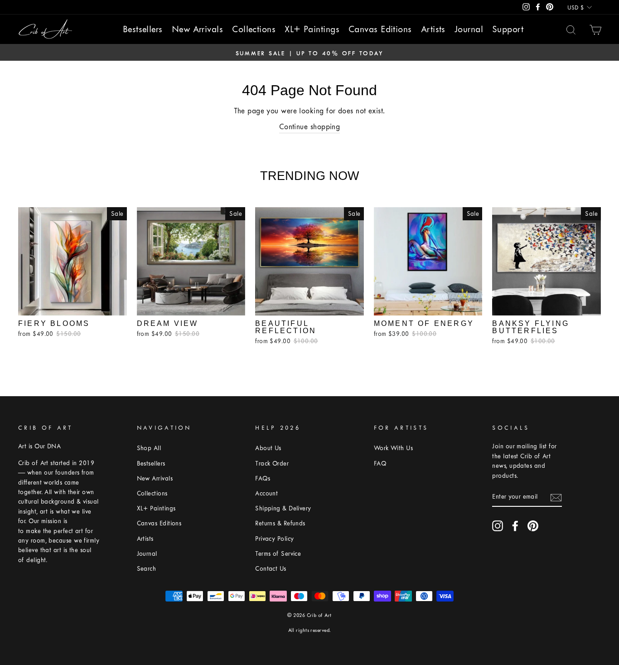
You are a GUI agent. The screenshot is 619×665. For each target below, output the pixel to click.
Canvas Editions (380, 29)
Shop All (149, 448)
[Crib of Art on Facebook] (515, 525)
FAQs (262, 478)
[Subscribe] (556, 497)
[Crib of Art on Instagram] (497, 525)
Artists (433, 29)
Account (266, 493)
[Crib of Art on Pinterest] (532, 525)
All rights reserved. (309, 630)
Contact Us (270, 569)
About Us (268, 448)
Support (507, 29)
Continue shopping (309, 126)
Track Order (272, 463)
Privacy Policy (274, 539)
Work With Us (393, 448)
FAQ (380, 463)
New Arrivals (197, 29)
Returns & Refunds (280, 523)
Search (146, 569)
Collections (254, 29)
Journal (469, 29)
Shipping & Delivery (283, 508)
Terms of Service (278, 554)
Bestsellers (143, 29)
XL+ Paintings (312, 29)
